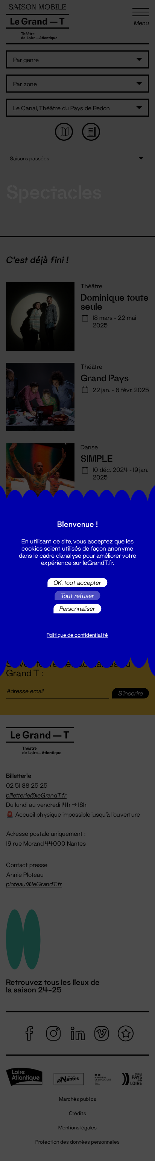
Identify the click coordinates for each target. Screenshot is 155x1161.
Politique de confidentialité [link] (77, 635)
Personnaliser (77, 608)
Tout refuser (77, 595)
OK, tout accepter (77, 582)
